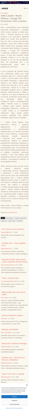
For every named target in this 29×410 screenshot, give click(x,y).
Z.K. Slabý (4, 13)
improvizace (4, 220)
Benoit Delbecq (9, 218)
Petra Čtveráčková (6, 332)
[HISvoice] (5, 8)
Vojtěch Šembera (6, 346)
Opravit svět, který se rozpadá (13, 374)
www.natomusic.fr (10, 212)
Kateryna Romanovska (8, 265)
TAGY (2, 218)
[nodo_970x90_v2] (14, 2)
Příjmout (14, 396)
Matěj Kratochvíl (6, 248)
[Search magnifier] (25, 8)
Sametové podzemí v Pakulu (12, 315)
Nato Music (19, 220)
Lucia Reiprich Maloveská (9, 281)
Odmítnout (14, 400)
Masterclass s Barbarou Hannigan (14, 343)
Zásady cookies (8, 408)
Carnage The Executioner (20, 218)
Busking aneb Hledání (10, 329)
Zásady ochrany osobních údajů (17, 408)
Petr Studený (5, 297)
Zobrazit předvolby (14, 404)
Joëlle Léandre (12, 220)
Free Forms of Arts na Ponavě (13, 229)
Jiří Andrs (4, 318)
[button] (27, 385)
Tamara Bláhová (6, 232)
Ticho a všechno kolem (10, 278)
